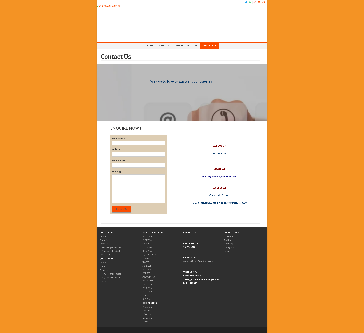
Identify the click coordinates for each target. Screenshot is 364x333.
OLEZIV (146, 273)
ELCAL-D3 (147, 247)
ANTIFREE (147, 236)
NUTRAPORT (148, 269)
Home (150, 45)
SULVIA (146, 295)
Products (181, 45)
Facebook (147, 307)
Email (145, 322)
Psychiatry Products (111, 251)
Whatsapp (147, 314)
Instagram (147, 318)
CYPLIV (146, 244)
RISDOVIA (147, 291)
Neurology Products (111, 247)
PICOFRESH (148, 280)
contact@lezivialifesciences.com (198, 261)
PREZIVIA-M (148, 288)
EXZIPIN (146, 258)
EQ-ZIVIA (147, 251)
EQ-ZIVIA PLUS (149, 255)
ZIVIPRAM (147, 299)
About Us (164, 45)
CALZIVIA (147, 240)
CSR (195, 45)
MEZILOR (146, 266)
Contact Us (209, 45)
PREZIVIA (147, 284)
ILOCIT (145, 262)
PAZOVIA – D (148, 277)
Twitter (146, 310)
